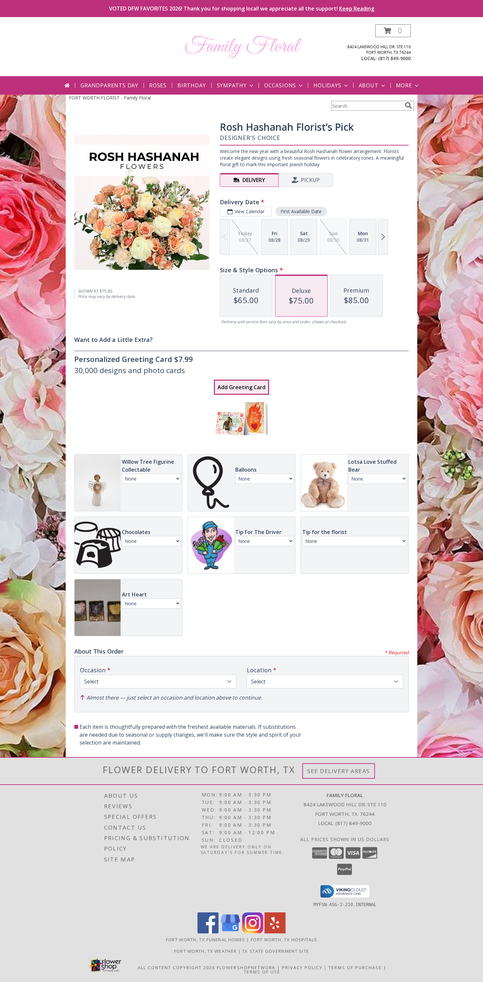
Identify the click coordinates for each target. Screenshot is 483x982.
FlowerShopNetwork (246, 968)
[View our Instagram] (252, 931)
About (369, 85)
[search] (408, 105)
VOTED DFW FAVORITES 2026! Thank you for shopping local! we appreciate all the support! (241, 8)
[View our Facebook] (207, 931)
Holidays (327, 85)
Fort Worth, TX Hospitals (284, 940)
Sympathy (232, 85)
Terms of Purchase (355, 968)
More (404, 85)
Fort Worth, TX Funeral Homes (205, 940)
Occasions (280, 85)
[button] (393, 30)
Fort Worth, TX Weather (205, 951)
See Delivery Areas (338, 771)
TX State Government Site (275, 951)
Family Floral (241, 46)
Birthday (191, 85)
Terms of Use (262, 972)
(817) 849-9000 (394, 58)
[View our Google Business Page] (230, 931)
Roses (158, 85)
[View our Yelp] (275, 931)
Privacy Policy (302, 968)
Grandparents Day (109, 85)
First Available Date (301, 211)
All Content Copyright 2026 (176, 968)
